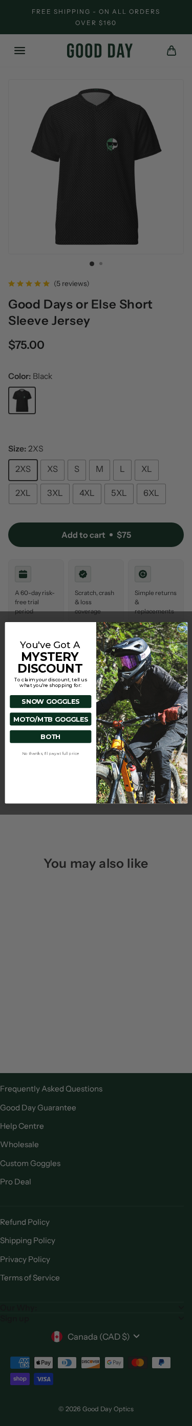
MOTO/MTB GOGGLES (50, 720)
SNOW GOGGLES (50, 702)
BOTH (50, 737)
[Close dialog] (181, 628)
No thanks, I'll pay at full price (50, 753)
